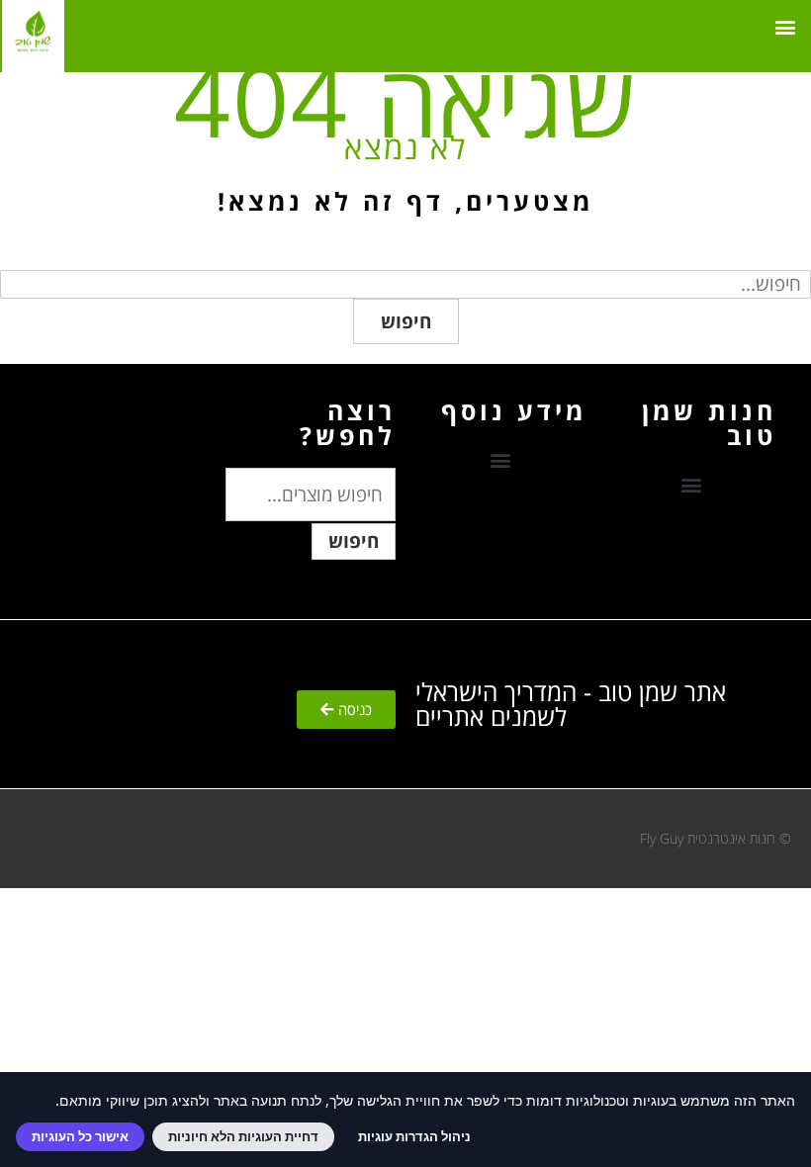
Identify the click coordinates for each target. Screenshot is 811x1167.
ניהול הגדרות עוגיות (414, 1136)
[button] (784, 26)
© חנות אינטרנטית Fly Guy (715, 838)
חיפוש (406, 321)
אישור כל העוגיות (80, 1136)
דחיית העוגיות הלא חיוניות (243, 1136)
